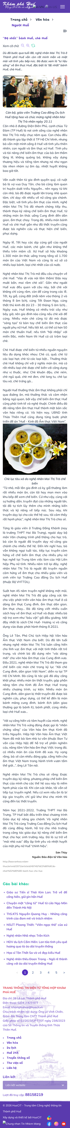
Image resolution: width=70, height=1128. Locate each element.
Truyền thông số (18, 1058)
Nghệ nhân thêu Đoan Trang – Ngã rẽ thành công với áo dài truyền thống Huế (37, 961)
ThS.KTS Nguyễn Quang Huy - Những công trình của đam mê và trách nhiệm (37, 916)
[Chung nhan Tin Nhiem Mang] (22, 1123)
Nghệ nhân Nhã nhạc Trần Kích (28, 935)
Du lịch (11, 1047)
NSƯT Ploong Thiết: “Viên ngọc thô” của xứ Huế (37, 927)
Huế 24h (12, 1053)
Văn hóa (42, 19)
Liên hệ (12, 1068)
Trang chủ (18, 19)
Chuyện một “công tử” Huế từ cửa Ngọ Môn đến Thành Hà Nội (37, 905)
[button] (65, 31)
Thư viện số (15, 1063)
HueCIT (36, 1117)
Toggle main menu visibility (62, 6)
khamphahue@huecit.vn (27, 1007)
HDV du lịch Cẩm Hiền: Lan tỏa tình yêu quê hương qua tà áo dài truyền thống (37, 944)
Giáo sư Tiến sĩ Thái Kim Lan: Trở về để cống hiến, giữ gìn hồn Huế (37, 894)
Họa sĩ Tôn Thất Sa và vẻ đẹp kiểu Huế (33, 953)
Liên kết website (15, 1085)
